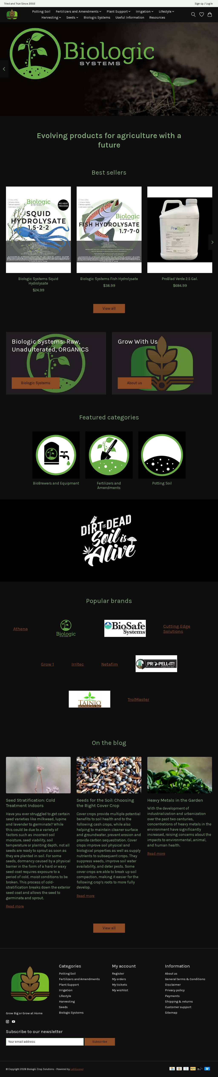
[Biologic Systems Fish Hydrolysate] (109, 230)
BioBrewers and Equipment (56, 483)
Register (118, 973)
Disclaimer (173, 985)
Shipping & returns (179, 1001)
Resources (157, 17)
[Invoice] (186, 1069)
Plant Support (69, 985)
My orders (119, 979)
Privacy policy (175, 990)
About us (171, 973)
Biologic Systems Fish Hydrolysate (109, 279)
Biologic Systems (97, 17)
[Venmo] (207, 1069)
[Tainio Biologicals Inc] (89, 699)
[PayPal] (193, 1069)
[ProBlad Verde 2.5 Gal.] (179, 230)
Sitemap (171, 1012)
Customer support (178, 1007)
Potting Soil (41, 11)
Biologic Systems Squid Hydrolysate (38, 281)
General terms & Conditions (185, 979)
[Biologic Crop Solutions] (12, 14)
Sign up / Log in (204, 3)
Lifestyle (65, 996)
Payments (172, 996)
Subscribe (99, 1041)
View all (109, 308)
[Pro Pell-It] (156, 664)
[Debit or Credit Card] (200, 1069)
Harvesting (67, 1001)
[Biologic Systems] (66, 629)
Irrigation (65, 990)
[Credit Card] (172, 1069)
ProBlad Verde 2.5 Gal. (180, 279)
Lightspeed (76, 1069)
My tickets (119, 985)
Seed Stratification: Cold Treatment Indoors (30, 803)
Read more (15, 906)
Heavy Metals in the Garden (175, 800)
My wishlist (120, 990)
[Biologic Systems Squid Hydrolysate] (38, 230)
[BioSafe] (125, 629)
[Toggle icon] (193, 14)
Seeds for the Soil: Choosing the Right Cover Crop (105, 803)
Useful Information (129, 17)
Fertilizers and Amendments (109, 485)
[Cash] (179, 1069)
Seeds (63, 1007)
